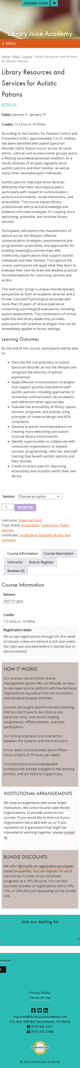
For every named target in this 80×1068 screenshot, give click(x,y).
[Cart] (54, 3)
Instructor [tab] (15, 562)
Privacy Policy (40, 993)
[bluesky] (39, 1010)
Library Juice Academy (40, 33)
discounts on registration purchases (46, 866)
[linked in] (45, 1010)
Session (9, 496)
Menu (11, 43)
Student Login (36, 3)
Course (27, 56)
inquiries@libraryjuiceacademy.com (40, 1016)
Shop (16, 56)
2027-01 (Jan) (13, 601)
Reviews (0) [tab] (15, 571)
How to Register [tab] (41, 562)
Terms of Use (40, 997)
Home (6, 56)
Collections (49, 525)
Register (25, 507)
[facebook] (33, 1010)
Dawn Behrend (30, 520)
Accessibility (30, 525)
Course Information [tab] (22, 553)
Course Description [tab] (58, 553)
